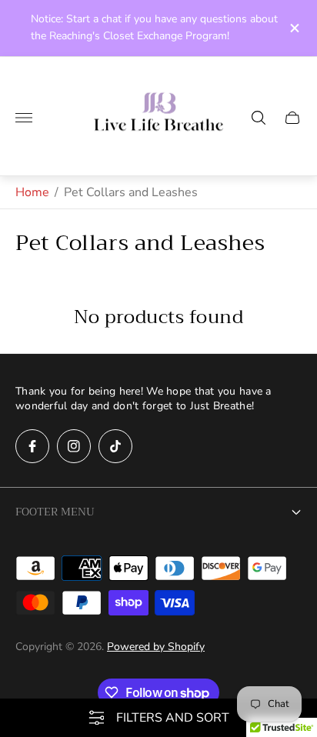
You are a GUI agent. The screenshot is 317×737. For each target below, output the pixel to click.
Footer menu (55, 511)
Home (32, 192)
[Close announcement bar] (293, 28)
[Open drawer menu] (24, 118)
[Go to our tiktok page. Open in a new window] (115, 446)
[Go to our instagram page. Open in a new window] (74, 446)
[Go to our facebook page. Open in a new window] (32, 446)
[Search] (258, 118)
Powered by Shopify (156, 646)
